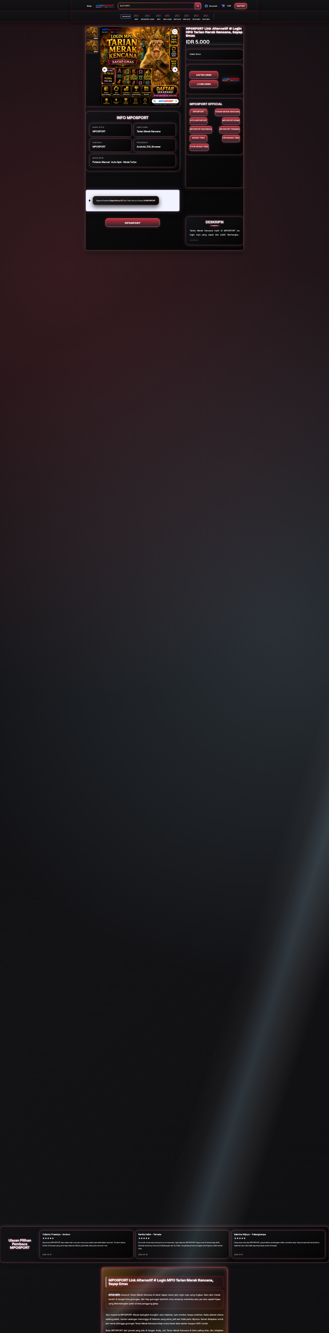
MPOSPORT (133, 223)
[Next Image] (175, 69)
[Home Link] (105, 6)
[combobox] (156, 6)
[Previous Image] (104, 69)
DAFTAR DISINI (203, 75)
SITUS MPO (114, 1295)
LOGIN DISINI (204, 84)
